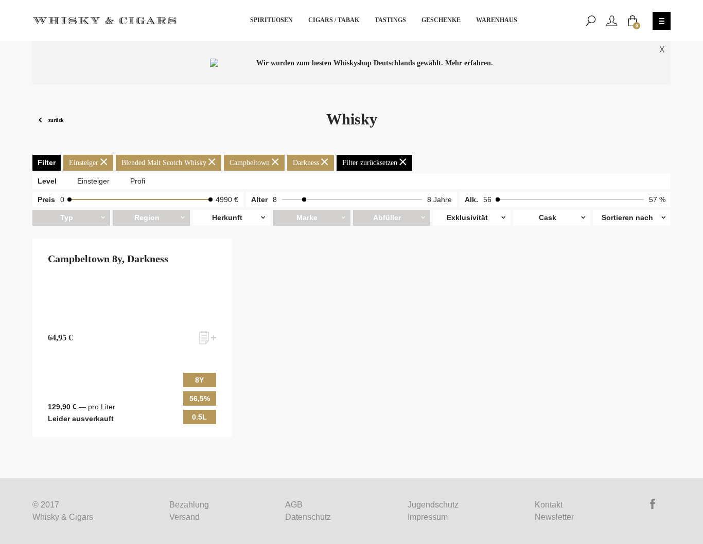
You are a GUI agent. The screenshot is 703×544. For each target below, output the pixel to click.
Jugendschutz (433, 504)
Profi (137, 181)
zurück (55, 119)
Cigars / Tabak (333, 20)
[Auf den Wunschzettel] (207, 337)
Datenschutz (308, 517)
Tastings (390, 20)
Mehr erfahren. (469, 63)
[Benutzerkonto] (612, 20)
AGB (294, 504)
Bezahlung (189, 504)
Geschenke (441, 20)
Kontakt (549, 504)
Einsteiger (93, 181)
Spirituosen (271, 20)
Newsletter (554, 517)
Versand (184, 517)
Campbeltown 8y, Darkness (108, 258)
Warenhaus (496, 20)
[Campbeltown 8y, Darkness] (131, 338)
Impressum (428, 517)
